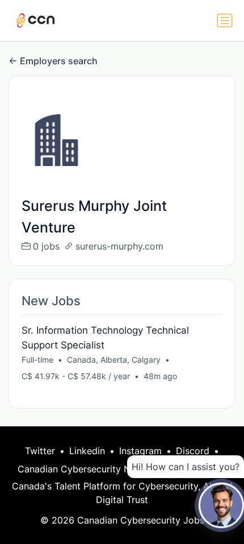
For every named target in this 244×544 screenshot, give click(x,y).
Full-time (37, 359)
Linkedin (87, 450)
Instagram (140, 450)
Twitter (40, 450)
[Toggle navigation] (224, 20)
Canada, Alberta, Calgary (114, 359)
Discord (192, 450)
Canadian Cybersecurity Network (89, 469)
